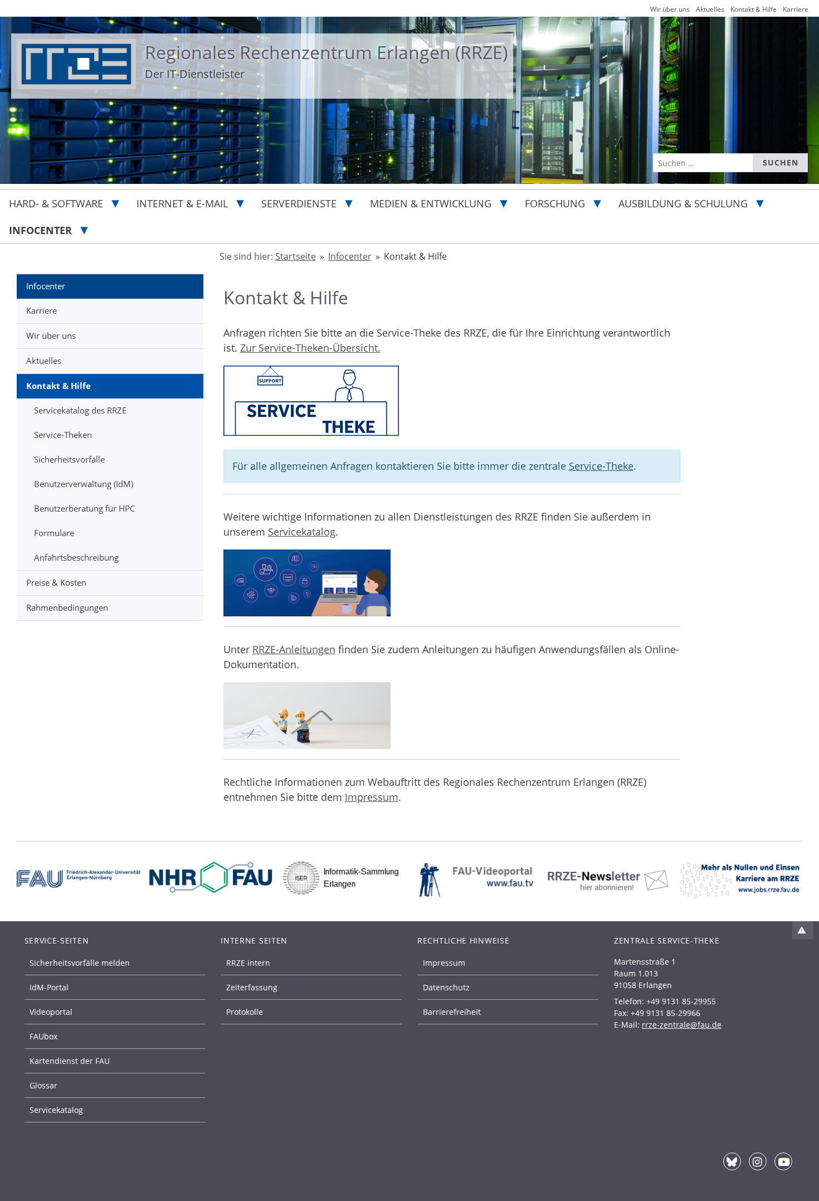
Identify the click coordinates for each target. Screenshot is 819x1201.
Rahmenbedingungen (67, 607)
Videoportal (51, 1011)
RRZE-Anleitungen (293, 649)
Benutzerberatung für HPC (84, 508)
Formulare (54, 532)
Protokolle (244, 1011)
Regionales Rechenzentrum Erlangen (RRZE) (326, 52)
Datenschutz (446, 987)
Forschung (555, 203)
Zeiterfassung (251, 987)
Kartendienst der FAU (70, 1061)
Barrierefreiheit (452, 1011)
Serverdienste (299, 203)
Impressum (371, 797)
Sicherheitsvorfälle (69, 459)
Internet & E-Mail (182, 203)
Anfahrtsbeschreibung (76, 557)
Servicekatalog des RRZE (80, 410)
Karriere (41, 310)
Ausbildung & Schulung (683, 203)
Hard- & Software (56, 203)
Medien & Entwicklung (430, 203)
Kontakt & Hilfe (58, 385)
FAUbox (43, 1036)
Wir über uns (51, 335)
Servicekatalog (301, 531)
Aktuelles (43, 360)
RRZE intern (248, 962)
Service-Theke (601, 466)
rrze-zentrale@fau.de (682, 1024)
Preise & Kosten (56, 582)
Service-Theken (63, 434)
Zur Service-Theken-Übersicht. (310, 347)
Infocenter (40, 230)
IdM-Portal (49, 987)
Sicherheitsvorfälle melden (80, 962)
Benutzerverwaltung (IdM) (83, 483)
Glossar (43, 1085)
